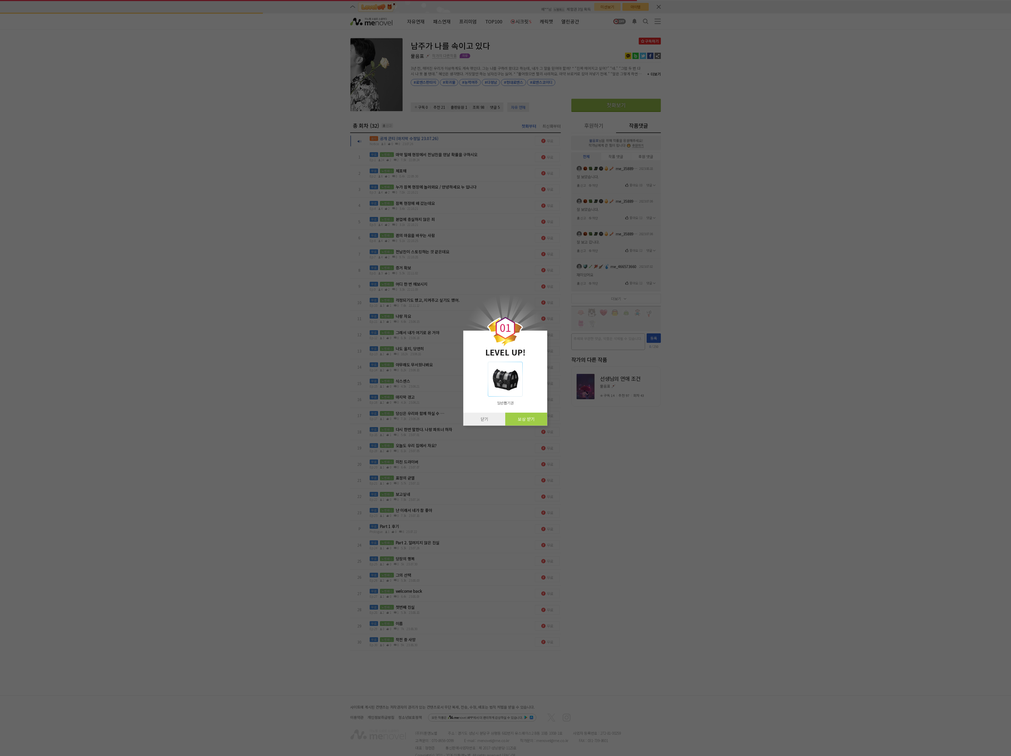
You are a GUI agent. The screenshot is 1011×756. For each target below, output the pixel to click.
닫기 (484, 419)
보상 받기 (526, 419)
